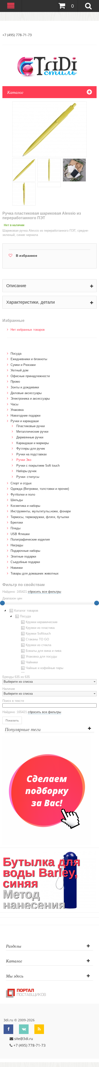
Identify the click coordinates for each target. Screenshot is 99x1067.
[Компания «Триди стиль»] (49, 66)
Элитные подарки (23, 556)
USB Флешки (20, 534)
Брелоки (17, 522)
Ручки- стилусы (27, 477)
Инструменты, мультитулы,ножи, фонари (41, 511)
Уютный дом (19, 370)
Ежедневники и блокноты (29, 359)
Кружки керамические (41, 622)
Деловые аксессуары (26, 393)
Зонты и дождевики (25, 387)
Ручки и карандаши (25, 421)
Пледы (15, 528)
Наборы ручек (26, 471)
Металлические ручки (32, 431)
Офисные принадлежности (30, 376)
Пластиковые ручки (30, 426)
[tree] (49, 640)
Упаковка (17, 410)
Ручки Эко (23, 460)
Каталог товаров (26, 610)
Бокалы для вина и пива (43, 651)
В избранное (26, 255)
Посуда (16, 353)
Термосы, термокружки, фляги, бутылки (40, 517)
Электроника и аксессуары (30, 398)
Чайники (32, 662)
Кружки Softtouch (38, 633)
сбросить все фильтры (44, 591)
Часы (14, 404)
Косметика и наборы (25, 506)
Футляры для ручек (30, 448)
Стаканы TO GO (37, 639)
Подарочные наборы (25, 551)
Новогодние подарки (25, 415)
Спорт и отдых (21, 483)
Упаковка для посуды (41, 656)
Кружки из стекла (38, 645)
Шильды (17, 500)
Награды (17, 545)
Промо (15, 381)
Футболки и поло (23, 494)
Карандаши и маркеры (32, 443)
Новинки (17, 568)
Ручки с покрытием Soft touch (38, 465)
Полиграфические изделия (30, 539)
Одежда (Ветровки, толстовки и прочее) (40, 489)
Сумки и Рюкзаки (23, 365)
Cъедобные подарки (25, 562)
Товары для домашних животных (35, 573)
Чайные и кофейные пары (44, 668)
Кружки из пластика (40, 628)
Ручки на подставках (31, 454)
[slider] (96, 603)
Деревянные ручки (29, 437)
